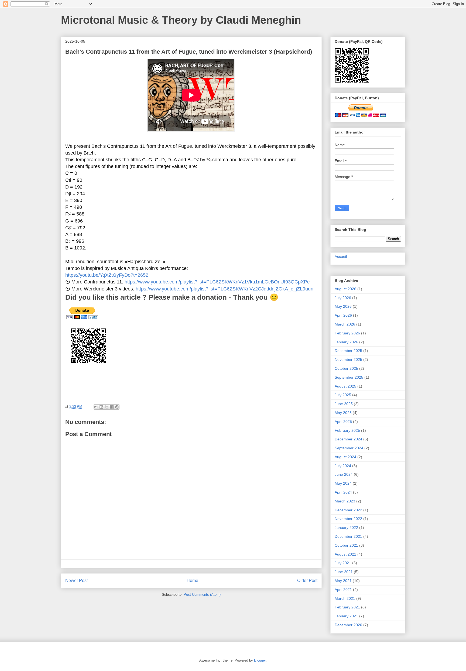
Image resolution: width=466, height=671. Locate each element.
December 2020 (348, 625)
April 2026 (343, 315)
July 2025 (343, 395)
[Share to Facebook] (111, 407)
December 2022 (348, 510)
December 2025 (348, 350)
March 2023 (345, 501)
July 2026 (343, 298)
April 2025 (343, 421)
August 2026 (345, 289)
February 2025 (347, 430)
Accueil (341, 256)
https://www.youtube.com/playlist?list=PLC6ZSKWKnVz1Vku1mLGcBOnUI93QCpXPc (217, 282)
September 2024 (349, 448)
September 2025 (349, 377)
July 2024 (343, 466)
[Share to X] (106, 407)
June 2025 (344, 404)
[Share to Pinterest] (116, 407)
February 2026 (347, 333)
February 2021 (347, 607)
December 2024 (348, 439)
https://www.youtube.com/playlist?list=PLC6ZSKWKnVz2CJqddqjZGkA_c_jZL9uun (224, 289)
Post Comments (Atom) (202, 595)
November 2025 (348, 359)
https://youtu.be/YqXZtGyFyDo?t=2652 (106, 275)
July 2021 (343, 563)
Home (192, 580)
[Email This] (96, 407)
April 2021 (343, 589)
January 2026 (346, 342)
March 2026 (345, 324)
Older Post (307, 580)
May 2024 (343, 483)
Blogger (260, 660)
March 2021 (345, 598)
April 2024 (343, 492)
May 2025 (343, 412)
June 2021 (344, 572)
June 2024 (344, 474)
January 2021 (346, 616)
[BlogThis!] (101, 407)
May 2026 (343, 306)
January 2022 (346, 527)
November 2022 (348, 518)
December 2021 (348, 536)
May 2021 (343, 580)
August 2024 (345, 457)
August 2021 (345, 554)
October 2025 (346, 368)
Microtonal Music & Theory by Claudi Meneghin (181, 20)
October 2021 (346, 545)
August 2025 (345, 386)
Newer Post (76, 580)
